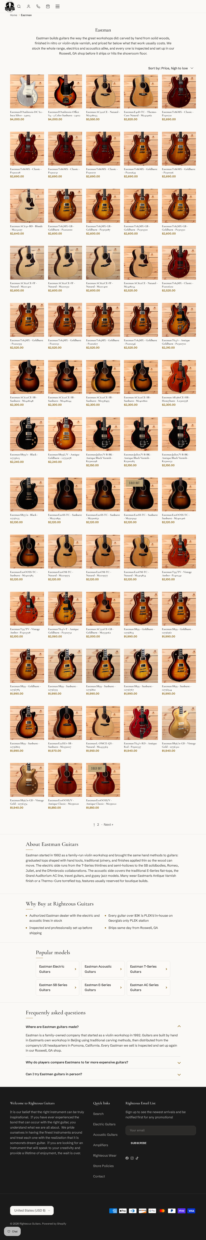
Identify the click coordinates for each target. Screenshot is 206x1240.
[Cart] (48, 6)
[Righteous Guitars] (10, 6)
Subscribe (139, 1143)
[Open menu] (58, 6)
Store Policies (103, 1166)
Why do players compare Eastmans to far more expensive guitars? (77, 1062)
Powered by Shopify (54, 1223)
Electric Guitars (104, 1124)
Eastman (26, 15)
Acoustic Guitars (105, 1135)
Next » (108, 824)
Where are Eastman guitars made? (52, 1027)
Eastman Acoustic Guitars (98, 969)
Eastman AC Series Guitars (144, 987)
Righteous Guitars (30, 1223)
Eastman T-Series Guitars (143, 969)
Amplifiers (100, 1145)
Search (98, 1114)
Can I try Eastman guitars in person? (54, 1074)
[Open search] (19, 6)
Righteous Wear (104, 1155)
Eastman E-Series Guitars (98, 987)
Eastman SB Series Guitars (53, 987)
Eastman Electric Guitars (51, 969)
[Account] (29, 6)
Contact (99, 1176)
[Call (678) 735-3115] (38, 6)
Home (13, 15)
